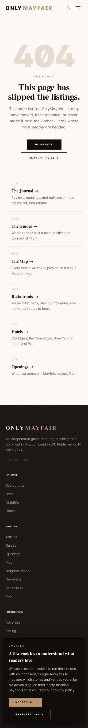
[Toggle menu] (78, 8)
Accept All (25, 702)
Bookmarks (14, 588)
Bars (9, 494)
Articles (11, 537)
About (10, 596)
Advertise (13, 622)
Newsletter (14, 579)
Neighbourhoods (18, 571)
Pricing (11, 631)
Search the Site (44, 157)
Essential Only (29, 714)
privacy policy (64, 690)
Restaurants (15, 485)
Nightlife (12, 502)
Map (9, 562)
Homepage (44, 144)
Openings (13, 554)
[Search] (69, 8)
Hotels (10, 511)
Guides (11, 545)
